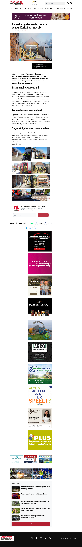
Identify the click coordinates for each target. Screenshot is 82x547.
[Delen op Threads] (41, 223)
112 (21, 8)
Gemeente (27, 8)
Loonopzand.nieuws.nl (68, 538)
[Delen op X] (50, 223)
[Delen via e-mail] (35, 227)
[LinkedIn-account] (45, 538)
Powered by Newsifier (41, 543)
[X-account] (32, 538)
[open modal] (71, 3)
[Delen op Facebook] (45, 223)
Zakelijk (40, 8)
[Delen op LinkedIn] (36, 223)
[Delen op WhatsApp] (32, 223)
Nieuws (15, 8)
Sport (34, 8)
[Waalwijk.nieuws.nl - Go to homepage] (7, 538)
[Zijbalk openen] (11, 9)
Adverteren (48, 8)
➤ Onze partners (59, 8)
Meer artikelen (31, 524)
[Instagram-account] (41, 538)
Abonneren (43, 215)
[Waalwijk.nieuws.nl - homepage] (17, 3)
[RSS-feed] (50, 538)
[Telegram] (26, 227)
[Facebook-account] (36, 538)
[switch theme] (68, 3)
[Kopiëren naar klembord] (31, 227)
